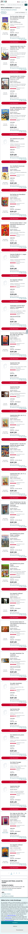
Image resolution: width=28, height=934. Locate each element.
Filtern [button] (4, 12)
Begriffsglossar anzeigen (8, 896)
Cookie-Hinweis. (8, 917)
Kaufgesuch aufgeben (7, 889)
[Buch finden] (26, 5)
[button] (23, 39)
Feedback (26, 331)
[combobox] (16, 5)
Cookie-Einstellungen (11, 915)
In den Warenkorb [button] (14, 42)
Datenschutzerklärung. (9, 920)
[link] (26, 10)
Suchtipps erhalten (6, 894)
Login (22, 1)
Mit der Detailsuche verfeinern (9, 9)
